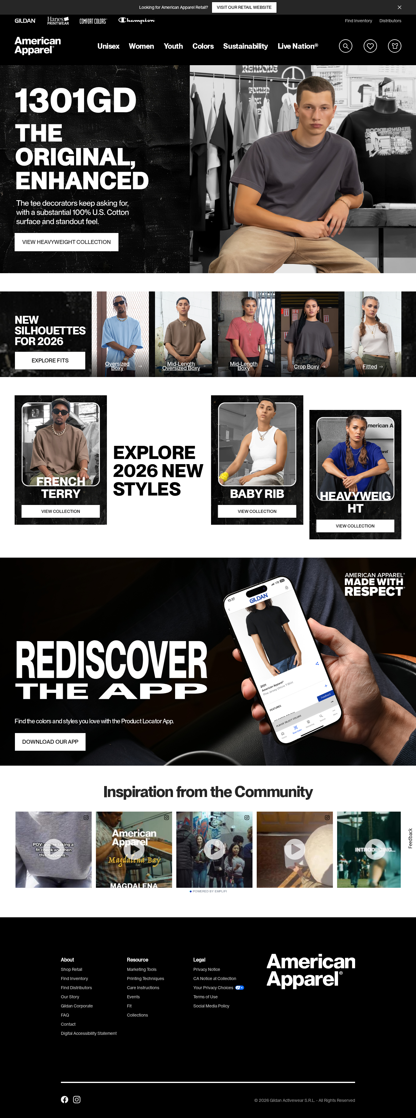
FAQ (65, 1015)
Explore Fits (50, 360)
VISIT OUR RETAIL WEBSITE (244, 7)
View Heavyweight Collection (66, 242)
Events (133, 996)
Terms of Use (205, 996)
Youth (173, 46)
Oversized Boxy (117, 366)
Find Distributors (76, 987)
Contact (68, 1024)
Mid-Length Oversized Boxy (181, 366)
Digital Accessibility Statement (89, 1033)
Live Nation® (298, 46)
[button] (410, 838)
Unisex (108, 46)
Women (141, 46)
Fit (129, 1005)
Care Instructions (143, 987)
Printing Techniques (145, 978)
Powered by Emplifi (210, 891)
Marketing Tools (142, 969)
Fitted (370, 367)
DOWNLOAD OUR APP (50, 742)
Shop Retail (71, 969)
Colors (202, 46)
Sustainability (245, 46)
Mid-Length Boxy (244, 366)
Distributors (390, 20)
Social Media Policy (211, 1005)
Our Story (70, 996)
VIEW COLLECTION (60, 511)
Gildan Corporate (77, 1005)
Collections (137, 1015)
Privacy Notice (206, 969)
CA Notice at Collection (214, 978)
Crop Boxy (306, 367)
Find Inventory (358, 20)
